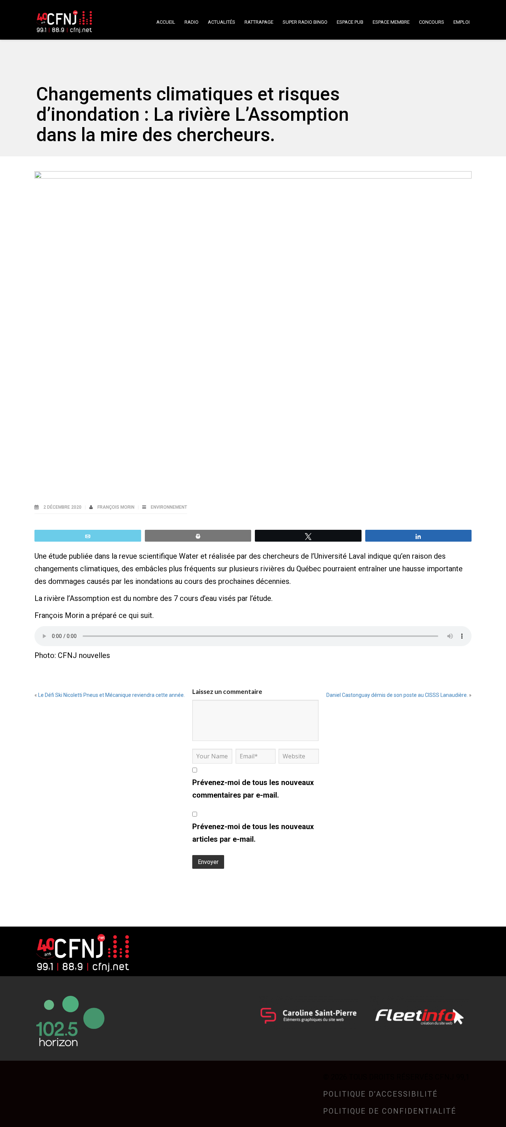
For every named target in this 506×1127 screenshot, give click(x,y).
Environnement (169, 507)
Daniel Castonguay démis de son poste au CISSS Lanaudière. (397, 695)
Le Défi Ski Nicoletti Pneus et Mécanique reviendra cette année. (111, 695)
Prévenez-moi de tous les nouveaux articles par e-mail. (253, 833)
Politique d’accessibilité (380, 1094)
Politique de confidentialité (389, 1111)
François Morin (116, 507)
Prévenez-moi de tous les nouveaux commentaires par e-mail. (253, 788)
